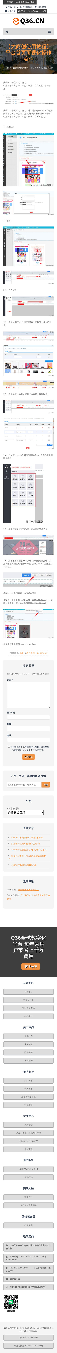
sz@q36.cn (15, 1278)
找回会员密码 (28, 1008)
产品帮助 (28, 1124)
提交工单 (28, 1080)
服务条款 (28, 1044)
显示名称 (11, 712)
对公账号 (28, 1060)
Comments (42, 652)
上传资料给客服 (28, 1096)
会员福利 (28, 1225)
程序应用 (30, 652)
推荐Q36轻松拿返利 (28, 1169)
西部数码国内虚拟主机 (28, 889)
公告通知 (42, 6)
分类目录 (13, 808)
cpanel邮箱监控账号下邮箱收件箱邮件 (29, 849)
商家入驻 (28, 1197)
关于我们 (28, 1036)
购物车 (32, 966)
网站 (9, 735)
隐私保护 (28, 1052)
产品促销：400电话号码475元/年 (20, 2)
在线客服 (28, 1016)
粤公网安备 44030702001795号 (28, 1345)
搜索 (46, 784)
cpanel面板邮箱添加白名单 (23, 864)
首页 (7, 67)
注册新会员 (28, 999)
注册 (44, 11)
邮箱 (9, 724)
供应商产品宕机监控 (28, 1141)
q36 (21, 652)
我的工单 (28, 1088)
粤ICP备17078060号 (28, 1337)
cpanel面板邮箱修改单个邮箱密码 (27, 837)
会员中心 (35, 11)
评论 (10, 679)
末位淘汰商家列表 (28, 1205)
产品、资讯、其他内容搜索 (20, 6)
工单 (23, 11)
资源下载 (28, 1149)
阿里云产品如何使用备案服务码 (25, 843)
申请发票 (28, 1104)
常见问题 (11, 11)
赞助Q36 (29, 1177)
